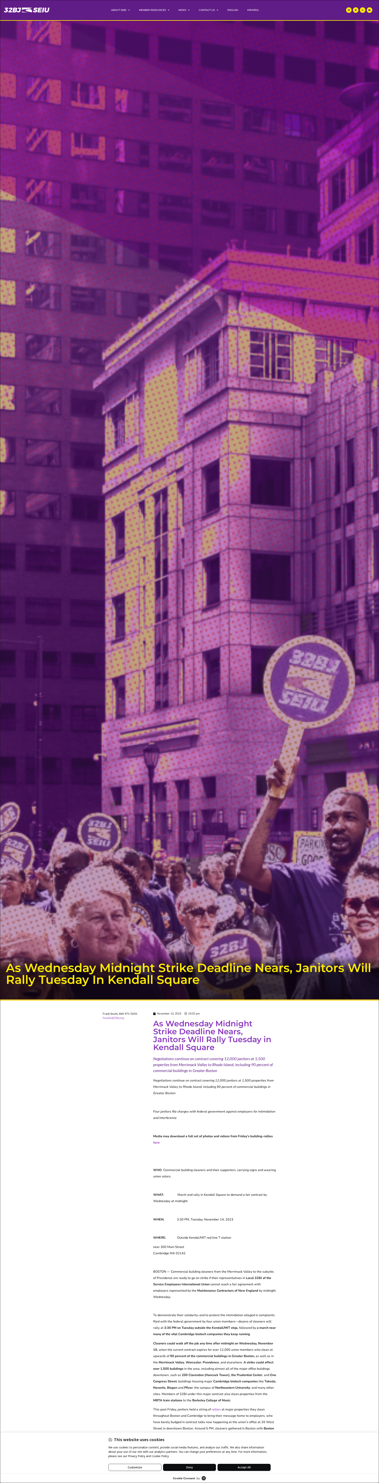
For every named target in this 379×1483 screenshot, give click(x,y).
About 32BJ (118, 10)
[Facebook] (349, 10)
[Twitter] (355, 10)
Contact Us (207, 10)
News (182, 10)
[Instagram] (362, 10)
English (232, 10)
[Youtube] (369, 10)
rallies (216, 1409)
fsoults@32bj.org (113, 1018)
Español (253, 10)
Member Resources (152, 10)
